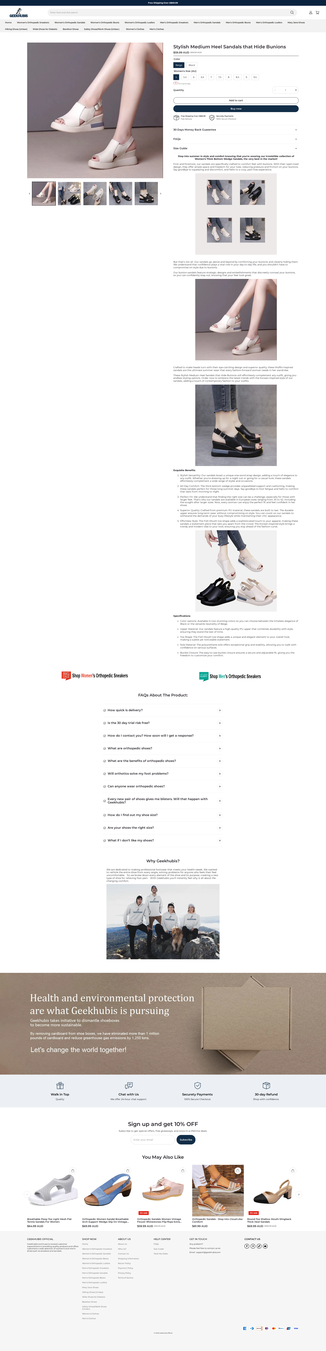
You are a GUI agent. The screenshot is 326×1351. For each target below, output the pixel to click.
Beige (179, 65)
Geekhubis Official (165, 1333)
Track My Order (161, 1253)
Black (192, 65)
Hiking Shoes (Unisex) (16, 29)
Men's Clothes (157, 29)
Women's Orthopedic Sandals (70, 22)
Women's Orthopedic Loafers (140, 22)
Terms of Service (125, 1278)
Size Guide (159, 1249)
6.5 (202, 77)
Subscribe (186, 1139)
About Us (122, 1244)
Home (8, 22)
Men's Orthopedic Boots (238, 22)
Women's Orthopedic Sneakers (33, 22)
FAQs (156, 1244)
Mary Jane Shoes (296, 22)
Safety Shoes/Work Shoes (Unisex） (102, 29)
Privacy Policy (124, 1273)
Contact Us (123, 1253)
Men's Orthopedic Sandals (207, 22)
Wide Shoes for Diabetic (45, 29)
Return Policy (124, 1263)
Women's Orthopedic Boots (104, 22)
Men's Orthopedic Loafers (269, 22)
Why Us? (122, 1249)
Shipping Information (128, 1258)
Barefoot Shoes (71, 29)
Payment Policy (125, 1268)
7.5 (219, 77)
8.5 (237, 77)
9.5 (255, 77)
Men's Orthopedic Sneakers (174, 22)
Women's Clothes (135, 29)
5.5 (185, 77)
